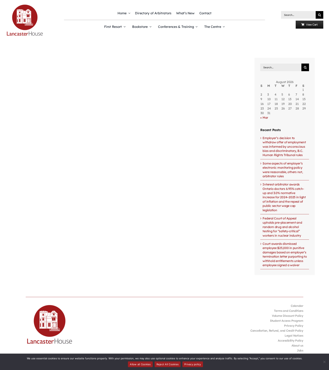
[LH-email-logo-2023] (25, 5)
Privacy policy (192, 364)
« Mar (264, 117)
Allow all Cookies (140, 364)
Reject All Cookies (168, 364)
